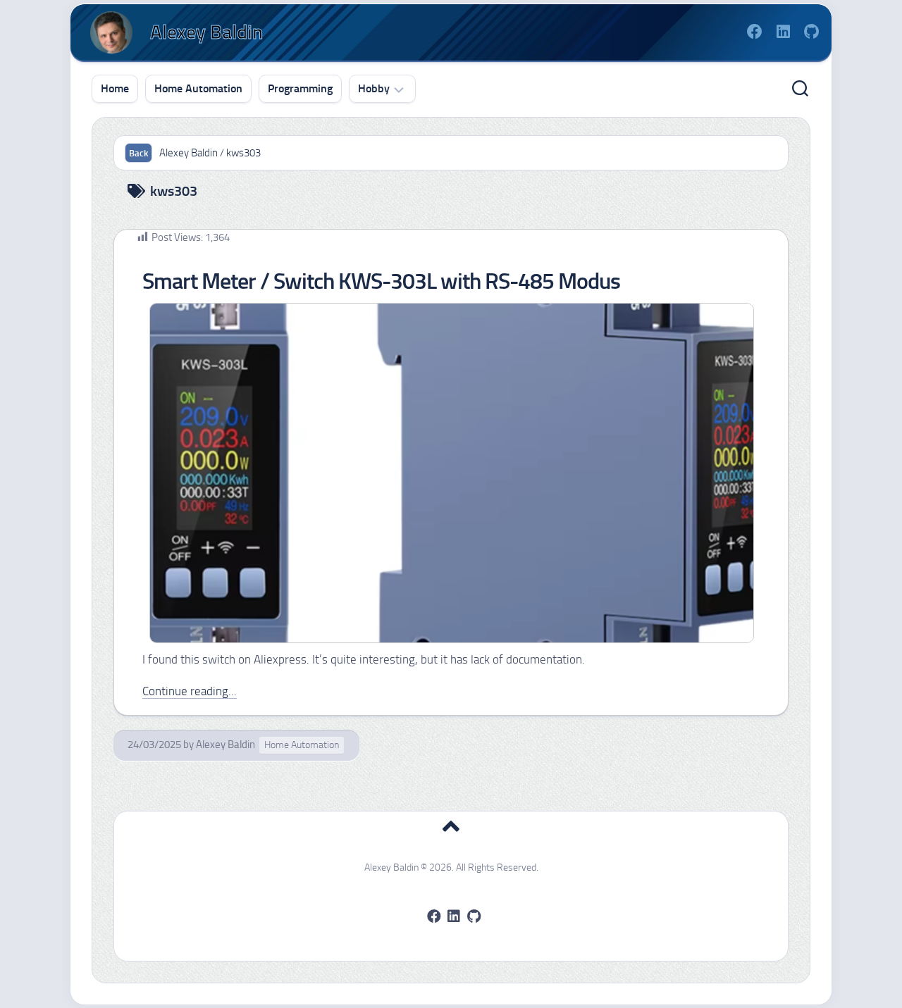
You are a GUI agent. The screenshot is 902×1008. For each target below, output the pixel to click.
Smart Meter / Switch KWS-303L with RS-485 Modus (381, 281)
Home (115, 88)
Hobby (374, 88)
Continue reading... (189, 691)
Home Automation (198, 88)
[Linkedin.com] (783, 31)
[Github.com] (811, 31)
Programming (300, 88)
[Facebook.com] (754, 31)
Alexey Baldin (225, 744)
